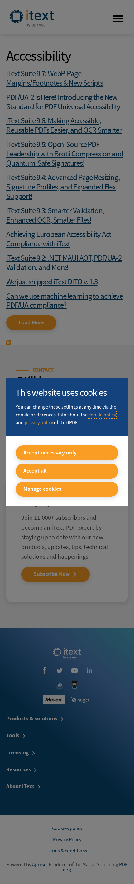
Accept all (35, 471)
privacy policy (39, 423)
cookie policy (102, 415)
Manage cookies (42, 489)
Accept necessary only (50, 453)
